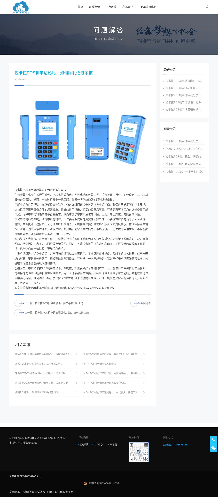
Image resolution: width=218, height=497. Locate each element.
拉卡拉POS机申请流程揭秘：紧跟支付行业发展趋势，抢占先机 (114, 354)
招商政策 (111, 7)
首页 (80, 7)
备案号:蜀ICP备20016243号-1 (25, 476)
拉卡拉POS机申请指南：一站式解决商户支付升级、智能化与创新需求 (185, 81)
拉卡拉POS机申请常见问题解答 (99, 363)
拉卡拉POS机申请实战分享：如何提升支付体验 (185, 141)
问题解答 (109, 39)
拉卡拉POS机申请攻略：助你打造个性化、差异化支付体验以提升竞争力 (185, 102)
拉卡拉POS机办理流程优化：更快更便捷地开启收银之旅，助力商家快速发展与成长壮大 (114, 373)
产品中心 (98, 444)
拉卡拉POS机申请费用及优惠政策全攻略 (104, 382)
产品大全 (127, 7)
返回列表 (146, 303)
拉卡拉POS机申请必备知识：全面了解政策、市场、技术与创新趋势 (185, 88)
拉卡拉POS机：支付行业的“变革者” (185, 171)
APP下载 (112, 444)
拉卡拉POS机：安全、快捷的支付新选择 (185, 156)
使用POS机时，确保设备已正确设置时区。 (38, 392)
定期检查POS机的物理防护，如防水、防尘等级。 (41, 373)
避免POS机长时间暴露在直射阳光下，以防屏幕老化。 (44, 354)
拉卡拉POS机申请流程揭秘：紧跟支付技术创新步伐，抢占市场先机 (185, 109)
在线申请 (94, 7)
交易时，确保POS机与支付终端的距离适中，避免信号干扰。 (185, 148)
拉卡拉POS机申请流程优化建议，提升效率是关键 (41, 382)
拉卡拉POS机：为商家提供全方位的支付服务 (185, 164)
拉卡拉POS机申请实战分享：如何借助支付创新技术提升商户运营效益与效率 (185, 95)
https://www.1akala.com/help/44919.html (91, 287)
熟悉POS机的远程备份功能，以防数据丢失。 (39, 363)
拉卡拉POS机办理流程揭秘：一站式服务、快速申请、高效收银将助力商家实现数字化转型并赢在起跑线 (114, 392)
